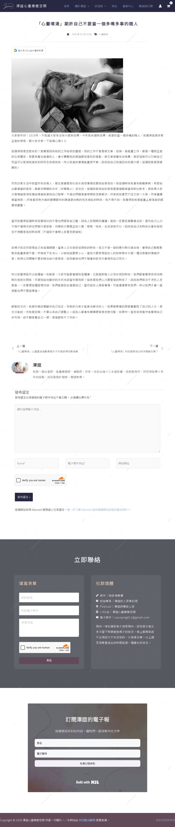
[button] (87, 6)
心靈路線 (103, 34)
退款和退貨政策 (165, 820)
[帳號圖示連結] (160, 6)
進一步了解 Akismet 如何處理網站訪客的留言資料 (97, 509)
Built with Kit (87, 782)
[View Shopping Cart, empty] (168, 6)
